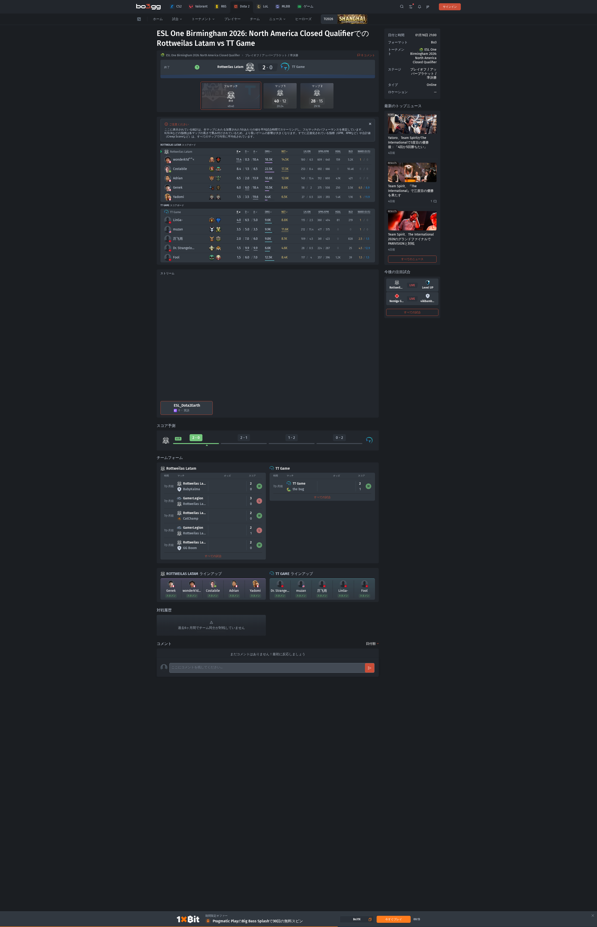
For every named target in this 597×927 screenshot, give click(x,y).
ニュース (275, 19)
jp (427, 7)
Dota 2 (245, 6)
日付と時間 (396, 35)
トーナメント (201, 19)
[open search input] (401, 6)
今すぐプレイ (393, 919)
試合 (175, 19)
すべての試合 (213, 556)
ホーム (158, 19)
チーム (255, 19)
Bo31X (357, 919)
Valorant (201, 6)
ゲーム (308, 6)
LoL (265, 6)
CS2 (179, 6)
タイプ (393, 85)
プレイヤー (232, 19)
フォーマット (398, 42)
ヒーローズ (303, 19)
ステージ (394, 69)
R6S (223, 6)
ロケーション (398, 92)
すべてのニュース (412, 259)
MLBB (286, 6)
